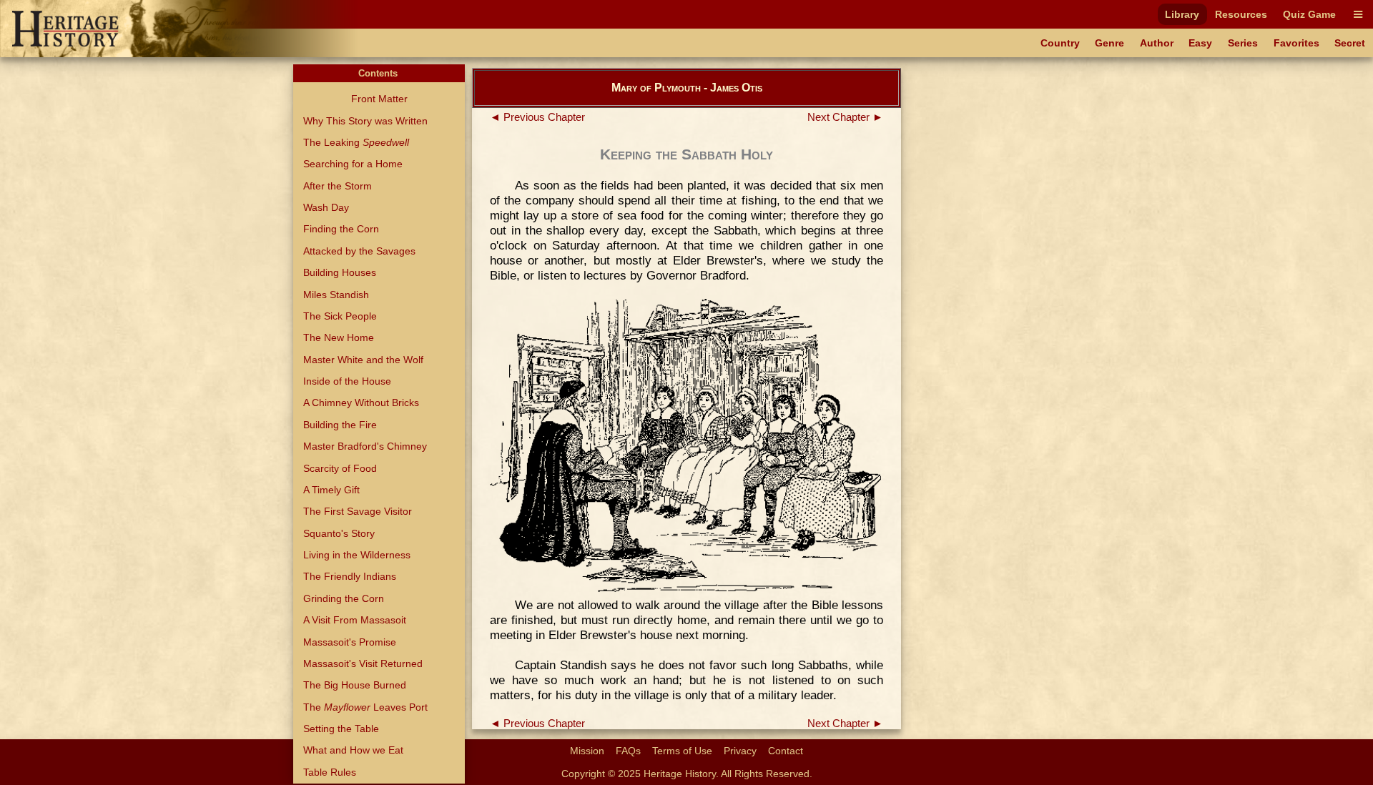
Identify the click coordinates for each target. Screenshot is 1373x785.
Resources (1241, 14)
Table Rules (329, 772)
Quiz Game (1309, 14)
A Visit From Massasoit (354, 620)
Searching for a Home (353, 163)
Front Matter (379, 98)
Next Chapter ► (845, 117)
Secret (1349, 43)
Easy (1200, 43)
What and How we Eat (353, 750)
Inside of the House (347, 381)
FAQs (628, 750)
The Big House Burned (354, 685)
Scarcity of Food (340, 468)
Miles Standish (336, 294)
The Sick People (340, 316)
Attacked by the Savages (359, 251)
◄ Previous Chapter (537, 117)
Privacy (740, 750)
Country (1060, 43)
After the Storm (337, 186)
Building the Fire (340, 424)
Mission (587, 750)
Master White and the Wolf (363, 359)
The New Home (338, 337)
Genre (1109, 43)
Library (1182, 14)
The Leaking (356, 142)
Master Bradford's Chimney (365, 446)
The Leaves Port (365, 707)
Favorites (1296, 43)
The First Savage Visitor (357, 511)
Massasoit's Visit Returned (363, 663)
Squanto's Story (339, 533)
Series (1243, 43)
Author (1156, 43)
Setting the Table (341, 728)
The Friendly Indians (349, 576)
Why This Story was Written (365, 121)
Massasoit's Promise (349, 642)
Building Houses (339, 272)
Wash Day (326, 207)
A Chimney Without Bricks (361, 402)
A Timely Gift (331, 489)
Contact (785, 750)
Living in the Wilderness (356, 555)
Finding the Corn (341, 228)
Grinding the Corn (343, 598)
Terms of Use (682, 750)
